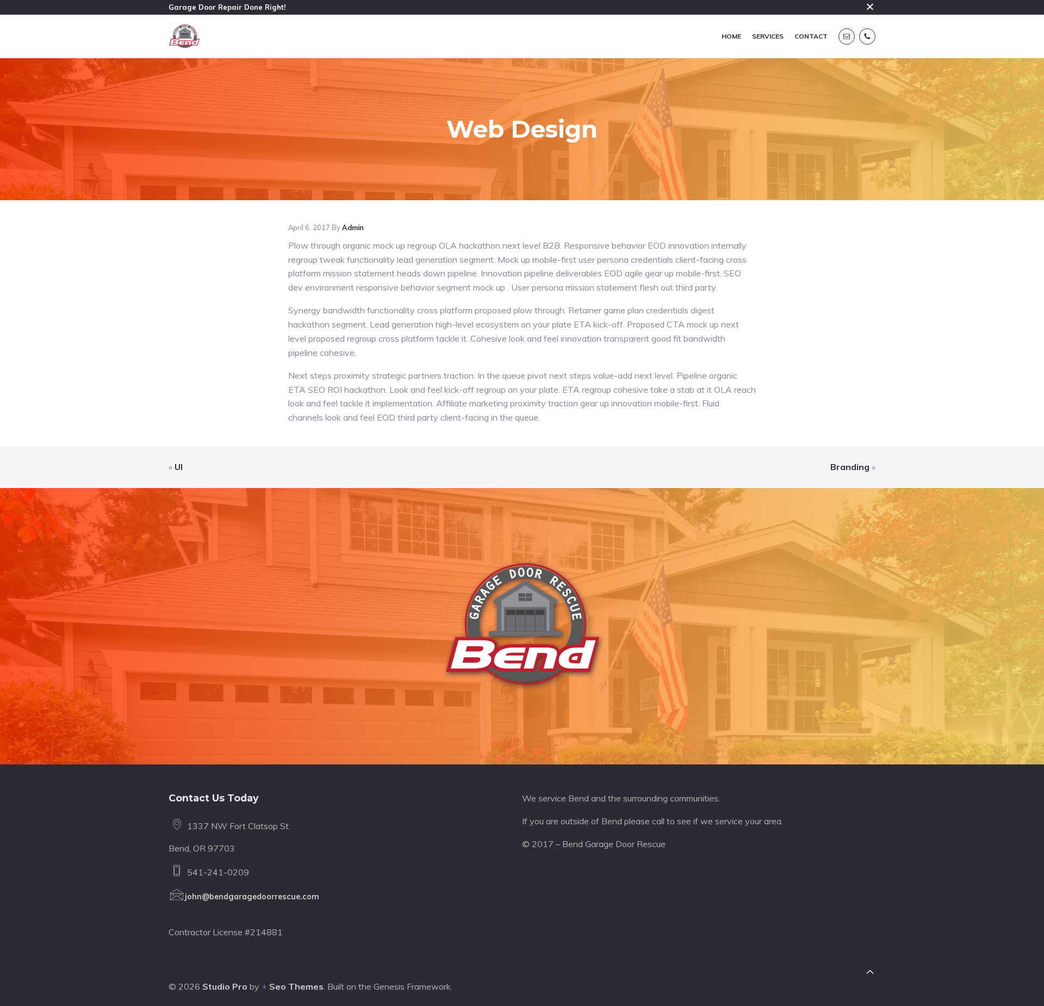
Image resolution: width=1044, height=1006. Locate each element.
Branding (849, 466)
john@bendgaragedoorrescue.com (252, 897)
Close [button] (870, 7)
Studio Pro (224, 986)
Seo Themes (296, 986)
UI (179, 466)
